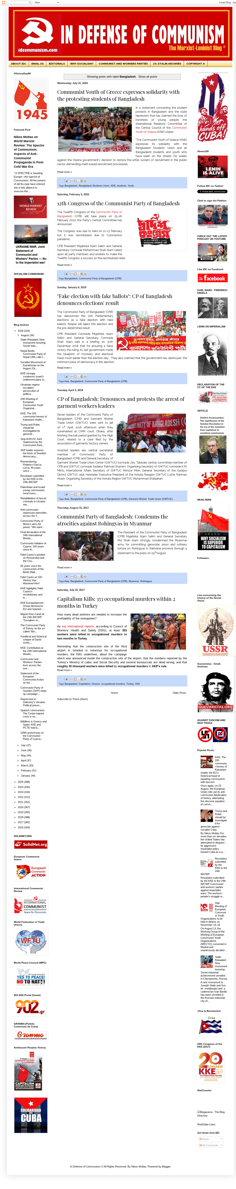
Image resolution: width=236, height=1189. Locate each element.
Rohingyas (146, 581)
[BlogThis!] (75, 181)
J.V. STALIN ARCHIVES (167, 63)
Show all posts (147, 76)
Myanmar (134, 581)
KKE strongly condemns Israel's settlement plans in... (33, 376)
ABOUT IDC (18, 63)
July (23, 745)
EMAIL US (37, 63)
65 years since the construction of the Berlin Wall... (32, 569)
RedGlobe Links (206, 1124)
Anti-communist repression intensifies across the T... (33, 512)
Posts (205, 1139)
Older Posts (179, 692)
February (26, 770)
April (24, 760)
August (25, 335)
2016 (21, 827)
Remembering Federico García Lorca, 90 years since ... (30, 466)
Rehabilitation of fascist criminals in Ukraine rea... (33, 501)
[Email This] (72, 181)
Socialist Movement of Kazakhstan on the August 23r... (32, 365)
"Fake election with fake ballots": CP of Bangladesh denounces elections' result (114, 299)
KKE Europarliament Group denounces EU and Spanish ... (32, 605)
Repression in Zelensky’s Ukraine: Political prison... (32, 702)
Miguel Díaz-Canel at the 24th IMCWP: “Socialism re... (32, 617)
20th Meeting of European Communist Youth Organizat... (31, 403)
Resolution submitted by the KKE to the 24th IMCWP (32, 479)
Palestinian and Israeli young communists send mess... (32, 490)
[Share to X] (78, 181)
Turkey (130, 684)
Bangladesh (71, 185)
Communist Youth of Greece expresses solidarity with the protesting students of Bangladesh (118, 95)
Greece (96, 684)
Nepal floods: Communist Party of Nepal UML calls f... (33, 353)
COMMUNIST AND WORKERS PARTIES (123, 63)
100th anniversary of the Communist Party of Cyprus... (31, 735)
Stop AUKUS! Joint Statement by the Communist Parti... (32, 442)
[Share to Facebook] (82, 181)
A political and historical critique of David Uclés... (33, 639)
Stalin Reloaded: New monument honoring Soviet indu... (32, 342)
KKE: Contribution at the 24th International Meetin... (33, 650)
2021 (21, 802)
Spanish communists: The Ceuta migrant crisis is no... (32, 713)
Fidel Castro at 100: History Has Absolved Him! (31, 580)
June (24, 750)
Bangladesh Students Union (94, 185)
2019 (21, 812)
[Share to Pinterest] (85, 181)
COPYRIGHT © (195, 63)
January (26, 775)
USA (137, 684)
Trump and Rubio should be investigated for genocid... (30, 429)
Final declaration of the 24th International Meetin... (33, 535)
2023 (21, 792)
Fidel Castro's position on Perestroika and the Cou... (32, 557)
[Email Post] (65, 181)
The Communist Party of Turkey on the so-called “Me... (32, 628)
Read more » (64, 171)
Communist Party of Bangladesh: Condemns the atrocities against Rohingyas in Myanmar (112, 520)
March (25, 765)
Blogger (166, 1166)
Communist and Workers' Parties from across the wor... (31, 664)
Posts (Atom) (80, 699)
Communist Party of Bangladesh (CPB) (100, 278)
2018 (21, 817)
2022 (21, 797)
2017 (21, 822)
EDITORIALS (57, 63)
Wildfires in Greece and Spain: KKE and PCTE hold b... (33, 724)
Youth (131, 185)
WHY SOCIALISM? (81, 63)
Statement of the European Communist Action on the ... (32, 678)
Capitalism (84, 684)
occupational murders (113, 684)
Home (114, 692)
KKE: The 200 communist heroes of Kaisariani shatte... (33, 416)
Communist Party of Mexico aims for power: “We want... (32, 524)
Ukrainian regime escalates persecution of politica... (30, 389)
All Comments (210, 1145)
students (121, 185)
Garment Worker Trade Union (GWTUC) (151, 499)
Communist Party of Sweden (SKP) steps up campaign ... (33, 690)
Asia (66, 381)
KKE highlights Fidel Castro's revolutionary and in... (31, 593)
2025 (21, 781)
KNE (113, 185)
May (24, 755)
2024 (21, 787)
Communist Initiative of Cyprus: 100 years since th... (33, 546)
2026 (21, 330)
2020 (21, 807)
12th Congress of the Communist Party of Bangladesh (118, 203)
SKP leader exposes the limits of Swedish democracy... (33, 453)
